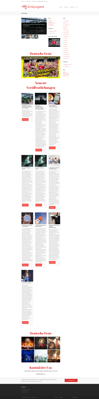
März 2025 (66, 22)
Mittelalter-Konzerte (39, 27)
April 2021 (65, 46)
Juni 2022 (65, 40)
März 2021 (66, 48)
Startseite (50, 20)
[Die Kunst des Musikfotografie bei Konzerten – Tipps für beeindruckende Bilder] (41, 99)
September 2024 (67, 24)
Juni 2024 (65, 28)
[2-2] (40, 343)
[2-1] (27, 343)
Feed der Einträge (66, 73)
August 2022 (66, 36)
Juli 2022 (65, 38)
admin (33, 27)
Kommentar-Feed (66, 74)
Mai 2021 (65, 44)
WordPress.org (65, 75)
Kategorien (50, 21)
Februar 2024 (66, 30)
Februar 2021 (66, 50)
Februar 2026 (66, 20)
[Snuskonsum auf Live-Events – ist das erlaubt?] (27, 218)
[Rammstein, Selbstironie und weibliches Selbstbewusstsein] (54, 218)
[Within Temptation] (53, 356)
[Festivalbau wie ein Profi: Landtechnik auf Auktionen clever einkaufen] (27, 99)
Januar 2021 (66, 52)
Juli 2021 (65, 42)
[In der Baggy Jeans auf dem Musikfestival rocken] (54, 161)
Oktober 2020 (66, 58)
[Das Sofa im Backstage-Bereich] (27, 161)
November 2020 (67, 56)
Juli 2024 (65, 26)
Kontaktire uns (71, 380)
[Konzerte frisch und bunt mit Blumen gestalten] (41, 218)
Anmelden (65, 72)
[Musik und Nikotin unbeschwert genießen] (54, 99)
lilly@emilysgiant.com (40, 374)
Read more (25, 119)
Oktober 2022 (66, 34)
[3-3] (27, 356)
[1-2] (40, 356)
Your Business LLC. (28, 397)
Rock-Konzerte (51, 24)
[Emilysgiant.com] (32, 6)
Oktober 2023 (66, 32)
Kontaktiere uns (51, 25)
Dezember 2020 (67, 54)
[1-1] (53, 343)
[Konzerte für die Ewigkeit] (27, 276)
